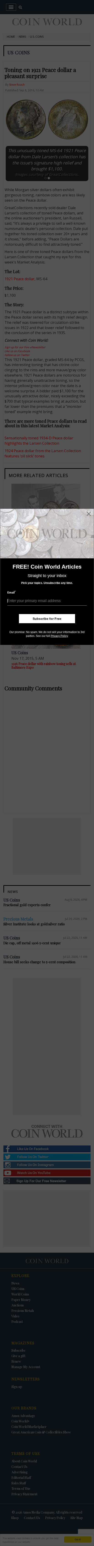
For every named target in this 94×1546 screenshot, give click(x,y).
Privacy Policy (59, 636)
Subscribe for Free (47, 618)
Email (11, 592)
